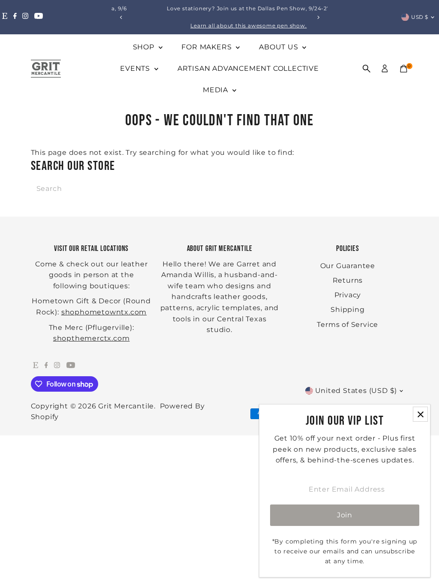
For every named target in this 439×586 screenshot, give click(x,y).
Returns (348, 280)
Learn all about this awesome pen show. (223, 25)
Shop (144, 47)
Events (136, 68)
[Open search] (366, 68)
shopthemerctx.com (91, 338)
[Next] (318, 17)
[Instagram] (25, 17)
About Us (279, 47)
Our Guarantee (347, 266)
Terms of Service (347, 324)
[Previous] (121, 17)
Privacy (347, 295)
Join (344, 515)
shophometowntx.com (104, 312)
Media (216, 90)
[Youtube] (38, 17)
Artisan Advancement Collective (248, 68)
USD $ (419, 17)
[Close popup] (420, 414)
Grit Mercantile (126, 406)
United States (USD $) (356, 391)
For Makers (207, 47)
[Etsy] (4, 17)
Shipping (347, 309)
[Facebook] (15, 17)
